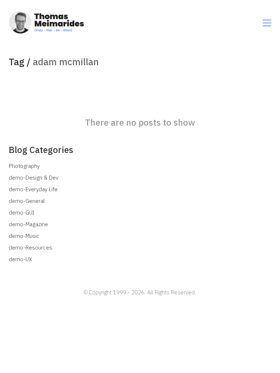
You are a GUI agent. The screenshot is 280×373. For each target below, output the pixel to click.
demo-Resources (30, 247)
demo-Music (24, 235)
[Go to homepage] (54, 22)
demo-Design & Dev (33, 177)
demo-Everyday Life (33, 189)
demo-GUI (21, 212)
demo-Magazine (28, 224)
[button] (267, 23)
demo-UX (20, 259)
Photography (24, 165)
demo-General (27, 200)
